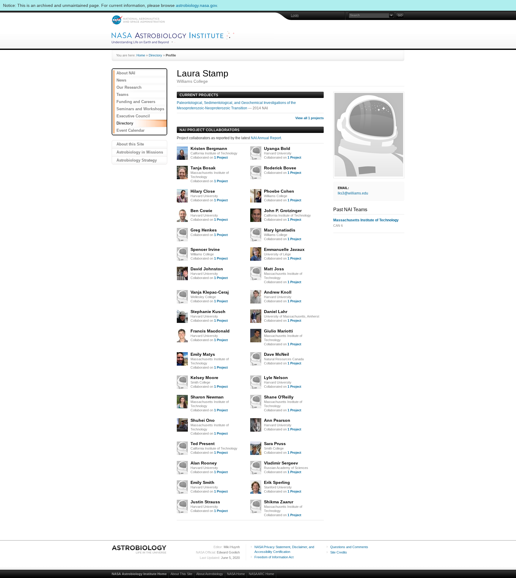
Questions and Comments (349, 547)
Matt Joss (274, 268)
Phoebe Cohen (279, 191)
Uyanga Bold (277, 148)
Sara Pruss (275, 443)
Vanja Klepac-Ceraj (210, 292)
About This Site (181, 574)
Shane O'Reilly (279, 397)
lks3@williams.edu (353, 193)
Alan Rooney (204, 463)
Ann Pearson (277, 420)
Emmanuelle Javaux (284, 249)
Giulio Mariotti (278, 331)
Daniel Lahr (275, 311)
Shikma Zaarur (278, 501)
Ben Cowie (201, 210)
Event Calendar (130, 130)
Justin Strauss (205, 501)
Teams (122, 94)
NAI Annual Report (266, 138)
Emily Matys (203, 354)
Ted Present (203, 443)
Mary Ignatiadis (279, 230)
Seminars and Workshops (140, 109)
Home (140, 55)
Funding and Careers (135, 101)
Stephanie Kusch (208, 311)
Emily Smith (202, 482)
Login (295, 15)
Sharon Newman (207, 397)
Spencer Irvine (205, 249)
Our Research (129, 87)
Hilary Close (203, 191)
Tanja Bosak (203, 167)
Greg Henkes (204, 230)
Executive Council (133, 116)
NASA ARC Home (261, 574)
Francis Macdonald (210, 331)
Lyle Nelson (276, 377)
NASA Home (236, 574)
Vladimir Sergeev (281, 463)
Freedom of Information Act (274, 557)
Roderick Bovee (280, 167)
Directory (155, 55)
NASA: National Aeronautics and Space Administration (138, 19)
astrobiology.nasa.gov (196, 5)
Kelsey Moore (204, 377)
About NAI (125, 73)
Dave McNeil (276, 354)
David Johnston (207, 268)
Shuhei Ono (203, 420)
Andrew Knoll (277, 292)
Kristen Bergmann (209, 148)
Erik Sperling (277, 482)
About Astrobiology (209, 574)
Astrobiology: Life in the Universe (139, 549)
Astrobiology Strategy (136, 160)
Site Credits (338, 552)
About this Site (130, 144)
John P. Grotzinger (283, 210)
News (121, 80)
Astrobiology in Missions (139, 152)
